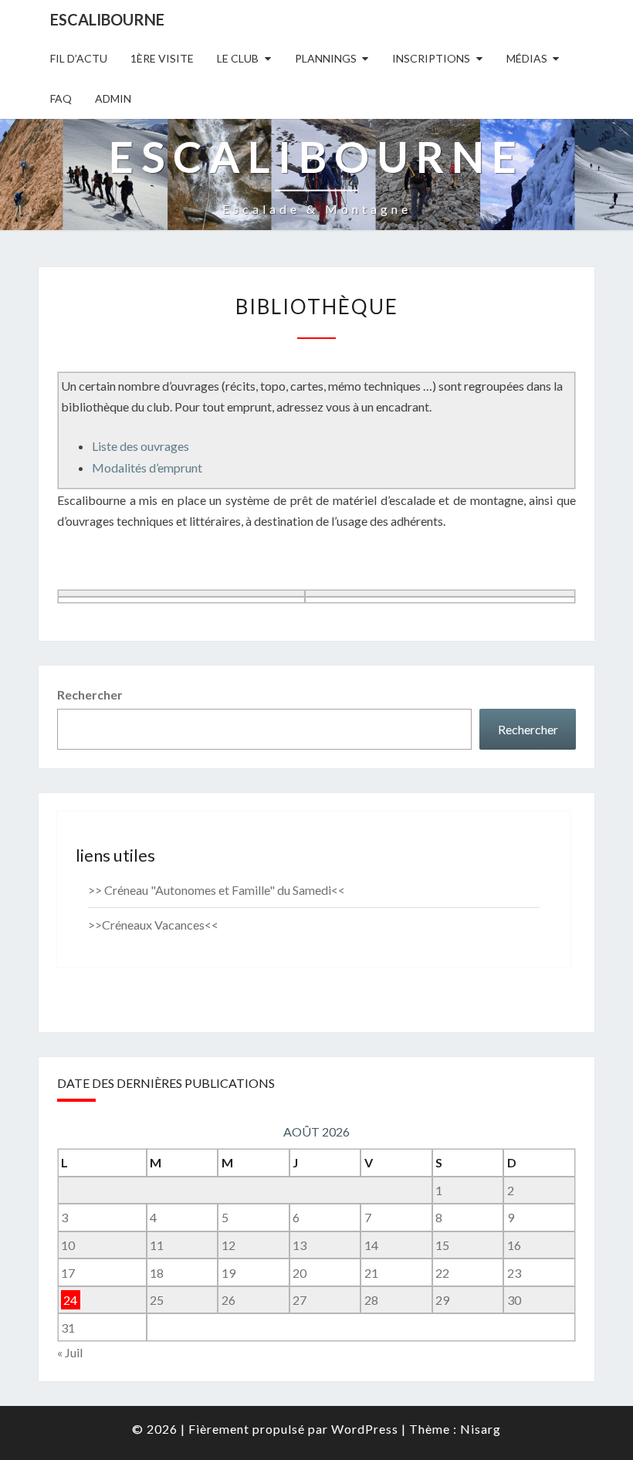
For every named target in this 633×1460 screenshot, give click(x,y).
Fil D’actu (78, 58)
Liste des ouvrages (140, 446)
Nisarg (480, 1428)
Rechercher (90, 694)
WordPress (364, 1428)
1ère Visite (162, 58)
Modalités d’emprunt (147, 467)
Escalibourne (107, 19)
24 (70, 1299)
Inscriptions (431, 58)
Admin (113, 98)
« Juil (70, 1352)
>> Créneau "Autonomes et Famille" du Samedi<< (216, 889)
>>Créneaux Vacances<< (153, 924)
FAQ (61, 98)
